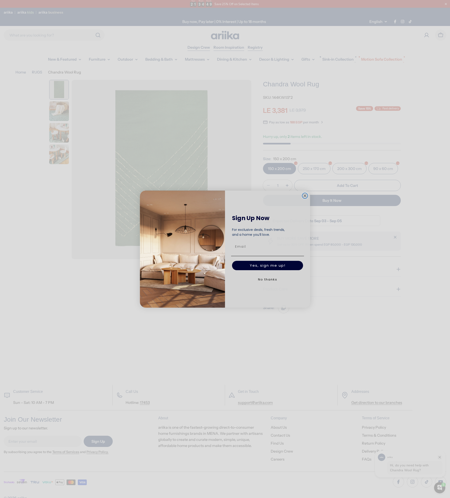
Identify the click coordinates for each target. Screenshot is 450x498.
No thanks (267, 279)
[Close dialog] (305, 196)
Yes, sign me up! (267, 265)
